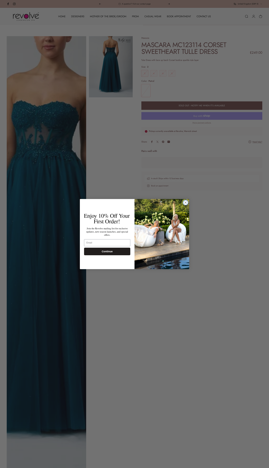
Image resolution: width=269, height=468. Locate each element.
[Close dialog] (185, 202)
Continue (107, 251)
